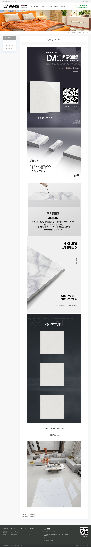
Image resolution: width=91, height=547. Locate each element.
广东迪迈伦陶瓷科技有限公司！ (10, 1)
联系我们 (63, 6)
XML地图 (86, 545)
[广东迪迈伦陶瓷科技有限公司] (15, 6)
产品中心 (43, 6)
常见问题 (31, 534)
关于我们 (36, 6)
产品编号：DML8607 (30, 516)
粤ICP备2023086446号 (80, 545)
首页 (31, 6)
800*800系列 (85, 32)
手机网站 (86, 1)
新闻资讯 (56, 6)
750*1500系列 (9, 45)
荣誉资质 (5, 533)
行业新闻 (31, 533)
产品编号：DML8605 (30, 514)
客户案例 (49, 6)
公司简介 (5, 531)
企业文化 (5, 534)
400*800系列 (8, 48)
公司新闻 (31, 531)
